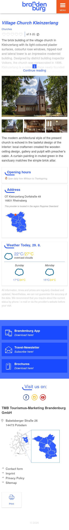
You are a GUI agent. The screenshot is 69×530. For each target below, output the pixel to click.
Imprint (10, 473)
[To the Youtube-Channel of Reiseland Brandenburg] (43, 397)
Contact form (14, 468)
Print (11, 503)
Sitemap (11, 482)
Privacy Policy (15, 478)
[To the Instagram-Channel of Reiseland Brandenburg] (34, 397)
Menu (63, 10)
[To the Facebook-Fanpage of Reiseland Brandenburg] (26, 397)
